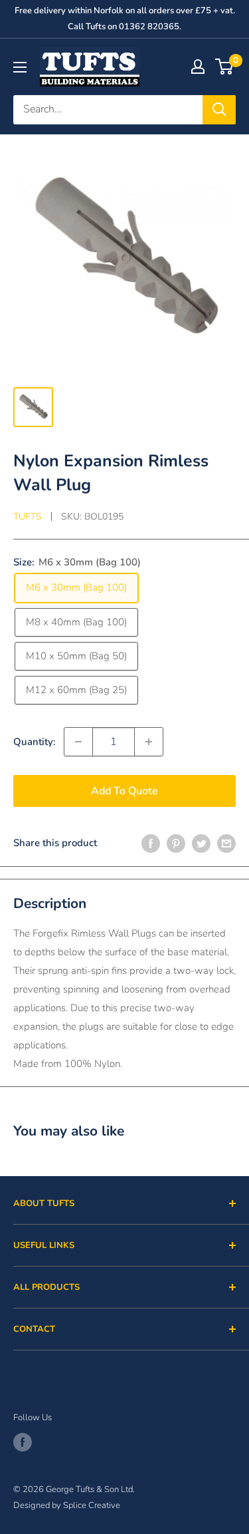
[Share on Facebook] (150, 843)
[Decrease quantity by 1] (78, 742)
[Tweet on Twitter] (201, 843)
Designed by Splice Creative (66, 1505)
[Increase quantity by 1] (149, 742)
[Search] (219, 109)
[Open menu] (20, 67)
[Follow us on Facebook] (22, 1442)
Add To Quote (124, 791)
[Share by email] (226, 843)
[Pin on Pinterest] (176, 843)
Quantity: (34, 741)
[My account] (198, 66)
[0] (224, 67)
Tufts (27, 516)
